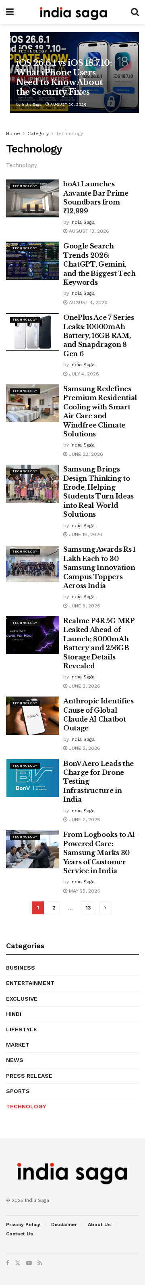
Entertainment (30, 983)
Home (13, 133)
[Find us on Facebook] (7, 1262)
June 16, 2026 (84, 534)
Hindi (13, 1014)
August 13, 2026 (88, 231)
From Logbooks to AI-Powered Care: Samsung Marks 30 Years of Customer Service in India (100, 852)
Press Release (29, 1075)
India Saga (31, 104)
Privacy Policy (23, 1224)
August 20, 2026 (68, 104)
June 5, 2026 (83, 606)
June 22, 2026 (85, 454)
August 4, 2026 (87, 302)
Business (20, 967)
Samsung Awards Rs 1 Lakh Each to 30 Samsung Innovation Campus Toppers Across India (99, 567)
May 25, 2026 (83, 891)
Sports (18, 1091)
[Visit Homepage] (72, 12)
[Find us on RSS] (39, 1262)
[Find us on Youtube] (29, 1262)
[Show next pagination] (105, 907)
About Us (99, 1224)
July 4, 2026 (83, 374)
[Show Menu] (10, 12)
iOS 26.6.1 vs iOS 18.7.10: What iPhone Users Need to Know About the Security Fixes (64, 77)
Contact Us (19, 1234)
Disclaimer (64, 1224)
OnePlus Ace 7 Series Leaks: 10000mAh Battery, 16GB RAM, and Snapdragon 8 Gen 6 (98, 335)
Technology (33, 51)
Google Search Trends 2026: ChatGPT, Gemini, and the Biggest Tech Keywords (99, 264)
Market (17, 1044)
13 (88, 908)
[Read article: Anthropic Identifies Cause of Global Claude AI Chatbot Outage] (32, 715)
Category (38, 133)
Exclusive (21, 998)
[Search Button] (135, 12)
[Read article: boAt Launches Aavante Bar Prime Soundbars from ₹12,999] (32, 198)
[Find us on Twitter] (18, 1262)
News (14, 1060)
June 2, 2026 (83, 686)
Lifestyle (21, 1029)
